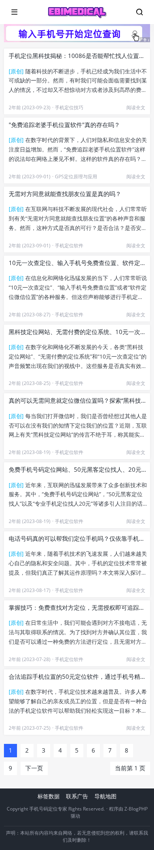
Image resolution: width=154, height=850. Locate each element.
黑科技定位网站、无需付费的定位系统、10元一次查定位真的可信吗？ (78, 332)
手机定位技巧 (69, 107)
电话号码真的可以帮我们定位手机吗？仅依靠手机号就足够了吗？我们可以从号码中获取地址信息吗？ (78, 538)
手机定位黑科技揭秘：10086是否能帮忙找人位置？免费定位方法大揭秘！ (78, 56)
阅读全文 (135, 107)
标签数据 (49, 796)
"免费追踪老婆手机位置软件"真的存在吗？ (64, 125)
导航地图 (105, 796)
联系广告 (77, 796)
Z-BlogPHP (136, 808)
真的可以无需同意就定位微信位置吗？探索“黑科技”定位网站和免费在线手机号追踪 (78, 400)
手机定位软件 (69, 245)
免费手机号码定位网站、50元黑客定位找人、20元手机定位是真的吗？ (78, 469)
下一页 (34, 768)
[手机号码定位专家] (77, 12)
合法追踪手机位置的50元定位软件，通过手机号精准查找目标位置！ (78, 676)
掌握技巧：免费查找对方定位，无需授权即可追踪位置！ (78, 607)
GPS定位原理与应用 (76, 176)
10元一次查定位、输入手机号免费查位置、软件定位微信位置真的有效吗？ (78, 263)
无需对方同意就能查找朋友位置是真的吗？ (65, 194)
